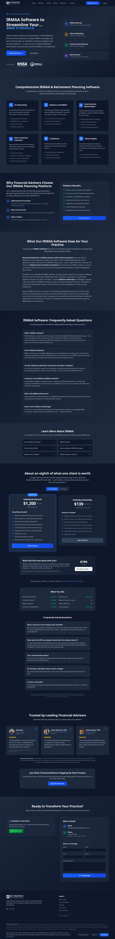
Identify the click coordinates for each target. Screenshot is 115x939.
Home (33, 3)
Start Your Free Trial (57, 784)
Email (87, 847)
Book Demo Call (16, 831)
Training (61, 905)
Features (41, 3)
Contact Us (62, 908)
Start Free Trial (33, 546)
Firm (64, 854)
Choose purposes (83, 935)
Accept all (104, 935)
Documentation (64, 902)
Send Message (85, 875)
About (55, 3)
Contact (72, 3)
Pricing (48, 3)
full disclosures (72, 929)
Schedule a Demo (84, 218)
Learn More (34, 53)
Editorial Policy (63, 910)
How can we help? (68, 861)
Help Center (62, 900)
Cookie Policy (64, 935)
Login (105, 3)
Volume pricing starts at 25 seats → (73, 581)
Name (65, 847)
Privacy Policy (10, 936)
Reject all (94, 935)
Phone (87, 854)
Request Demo (93, 3)
